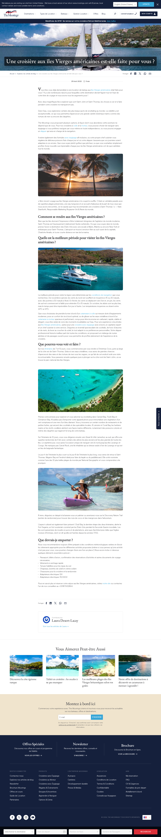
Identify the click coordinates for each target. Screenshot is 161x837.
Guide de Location (17, 795)
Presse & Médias (74, 788)
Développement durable (78, 784)
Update (146, 4)
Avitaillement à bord (134, 791)
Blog (103, 14)
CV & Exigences (132, 784)
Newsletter (14, 784)
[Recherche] (115, 13)
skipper (43, 131)
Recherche (145, 832)
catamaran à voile (87, 313)
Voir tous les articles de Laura (55, 626)
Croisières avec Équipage (49, 784)
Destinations (29, 14)
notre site (106, 583)
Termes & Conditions (105, 784)
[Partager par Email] (150, 73)
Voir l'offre (111, 21)
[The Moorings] (11, 13)
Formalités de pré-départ (136, 788)
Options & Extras (45, 799)
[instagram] (25, 817)
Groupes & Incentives (47, 791)
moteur (84, 125)
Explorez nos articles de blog (26, 74)
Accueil (12, 74)
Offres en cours (16, 791)
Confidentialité (103, 788)
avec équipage (71, 137)
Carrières (71, 780)
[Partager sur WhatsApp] (145, 73)
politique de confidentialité (67, 725)
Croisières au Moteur (47, 780)
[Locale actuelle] (146, 817)
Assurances (101, 776)
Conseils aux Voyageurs (106, 795)
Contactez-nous (16, 776)
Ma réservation (132, 776)
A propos (71, 776)
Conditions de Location (106, 780)
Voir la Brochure (126, 754)
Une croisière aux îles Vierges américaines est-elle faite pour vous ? (61, 74)
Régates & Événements (48, 788)
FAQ (127, 780)
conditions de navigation (102, 295)
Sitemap (129, 795)
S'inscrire (97, 717)
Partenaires (14, 799)
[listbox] (19, 831)
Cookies (100, 791)
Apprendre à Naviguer (48, 795)
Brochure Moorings (18, 788)
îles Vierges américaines (101, 90)
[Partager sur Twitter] (135, 74)
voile (75, 125)
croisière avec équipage (84, 325)
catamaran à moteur (46, 319)
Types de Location (47, 14)
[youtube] (32, 817)
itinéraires (48, 349)
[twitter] (19, 817)
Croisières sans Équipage (49, 776)
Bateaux (64, 14)
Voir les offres (32, 755)
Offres (95, 14)
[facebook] (12, 817)
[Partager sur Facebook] (131, 74)
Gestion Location (80, 14)
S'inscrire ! (79, 755)
